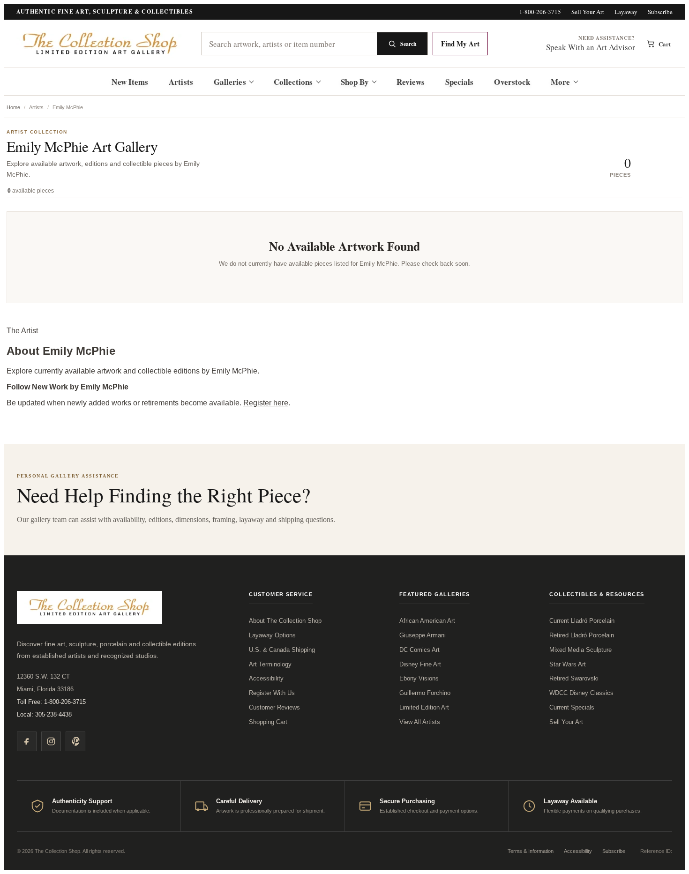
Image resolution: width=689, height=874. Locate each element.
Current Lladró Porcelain (581, 620)
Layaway (625, 12)
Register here (265, 403)
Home (13, 107)
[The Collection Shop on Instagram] (51, 741)
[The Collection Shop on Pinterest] (75, 741)
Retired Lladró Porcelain (581, 635)
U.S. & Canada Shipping (282, 649)
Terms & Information (531, 851)
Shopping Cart (268, 721)
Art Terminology (270, 664)
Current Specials (571, 707)
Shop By (355, 82)
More (560, 82)
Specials (459, 82)
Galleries (230, 82)
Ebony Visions (419, 678)
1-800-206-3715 (540, 12)
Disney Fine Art (420, 664)
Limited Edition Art (424, 707)
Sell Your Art (587, 12)
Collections (293, 82)
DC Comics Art (419, 649)
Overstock (512, 82)
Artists (181, 82)
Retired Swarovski (574, 678)
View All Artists (419, 721)
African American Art (427, 620)
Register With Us (272, 692)
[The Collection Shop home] (100, 44)
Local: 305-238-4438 (44, 714)
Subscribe (660, 12)
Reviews (411, 82)
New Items (130, 82)
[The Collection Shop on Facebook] (27, 741)
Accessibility (266, 678)
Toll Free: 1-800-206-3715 (51, 701)
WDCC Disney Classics (581, 692)
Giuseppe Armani (422, 635)
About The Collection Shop (285, 620)
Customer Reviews (274, 707)
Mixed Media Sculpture (580, 649)
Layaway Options (272, 635)
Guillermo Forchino (424, 692)
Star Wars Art (567, 664)
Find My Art (460, 43)
